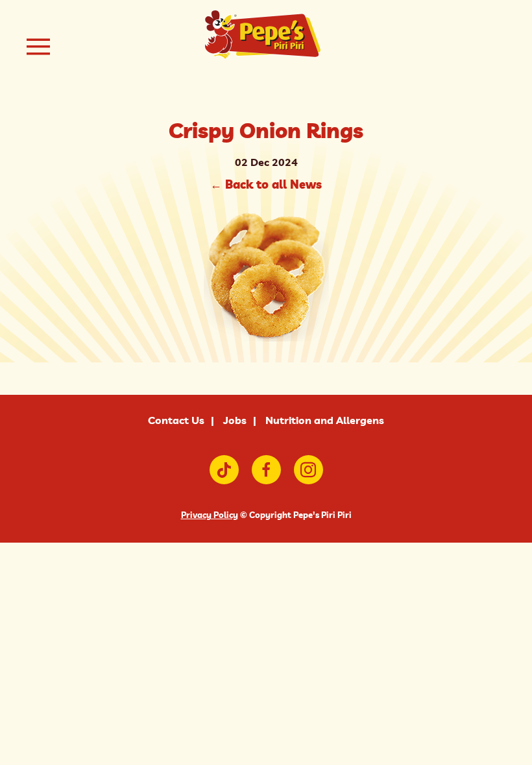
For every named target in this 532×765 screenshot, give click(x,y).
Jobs (235, 420)
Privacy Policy (209, 515)
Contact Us (176, 420)
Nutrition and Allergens (324, 420)
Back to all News (266, 184)
